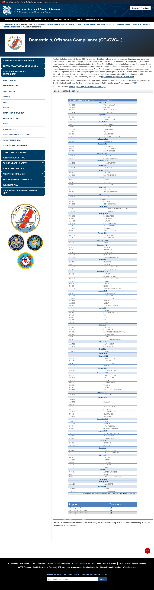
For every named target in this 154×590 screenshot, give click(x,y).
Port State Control (14, 157)
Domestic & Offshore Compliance (14, 72)
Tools (5, 124)
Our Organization (42, 19)
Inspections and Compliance (18, 60)
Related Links (10, 184)
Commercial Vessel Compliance (20, 65)
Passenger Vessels (11, 118)
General (6, 97)
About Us (27, 19)
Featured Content (62, 19)
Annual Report (9, 80)
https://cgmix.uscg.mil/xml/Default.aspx (117, 76)
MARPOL (6, 107)
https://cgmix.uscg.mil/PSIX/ (125, 83)
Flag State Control (14, 168)
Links (5, 102)
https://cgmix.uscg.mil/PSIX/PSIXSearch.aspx (87, 86)
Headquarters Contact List (18, 179)
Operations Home (11, 19)
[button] (52, 2)
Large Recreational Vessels (15, 145)
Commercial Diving (10, 86)
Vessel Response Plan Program (16, 135)
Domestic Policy (9, 91)
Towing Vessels (9, 129)
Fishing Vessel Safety (15, 163)
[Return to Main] (147, 552)
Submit (102, 579)
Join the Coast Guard (94, 19)
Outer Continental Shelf (13, 113)
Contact (78, 19)
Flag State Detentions (12, 140)
